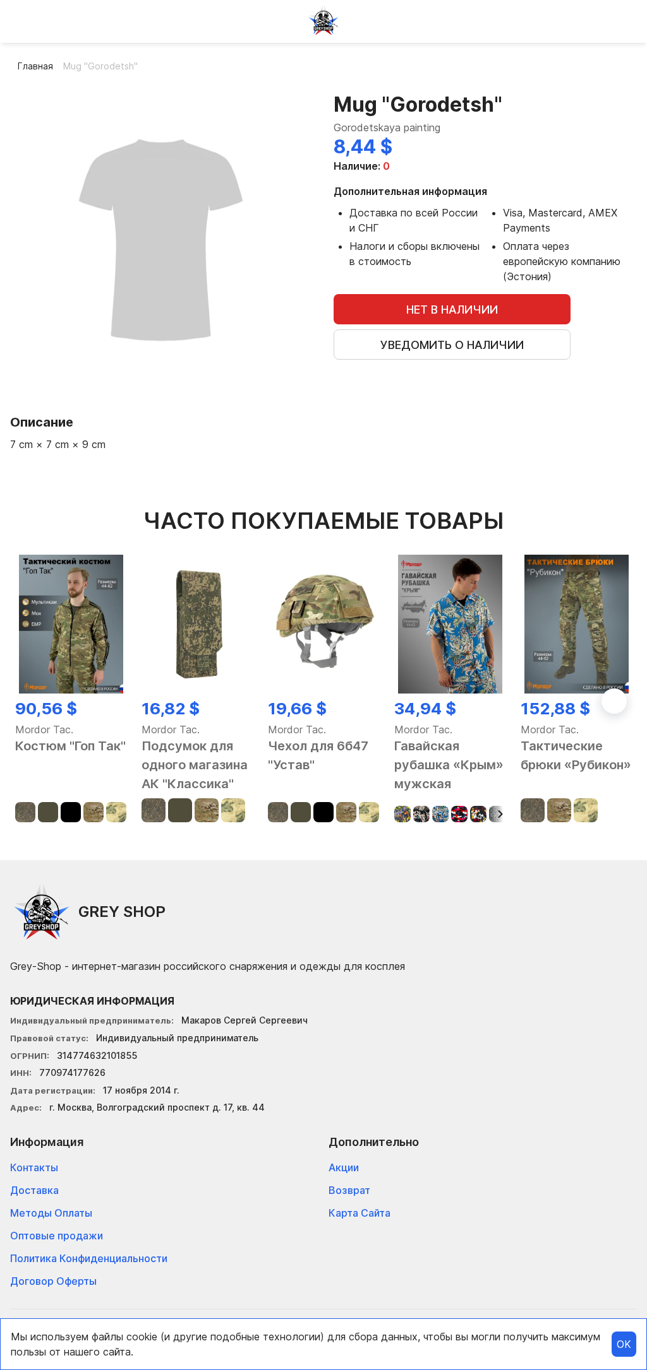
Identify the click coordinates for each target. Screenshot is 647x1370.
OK (624, 1344)
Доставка (34, 1190)
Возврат (349, 1190)
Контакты (34, 1167)
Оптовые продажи (56, 1235)
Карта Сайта (359, 1213)
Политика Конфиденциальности (88, 1258)
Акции (344, 1167)
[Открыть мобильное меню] (20, 20)
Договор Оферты (53, 1281)
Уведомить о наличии (452, 344)
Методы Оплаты (51, 1213)
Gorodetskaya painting (387, 127)
